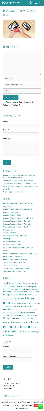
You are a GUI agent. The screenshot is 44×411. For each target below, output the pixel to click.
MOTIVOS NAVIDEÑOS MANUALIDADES (22, 306)
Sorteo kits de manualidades (14, 262)
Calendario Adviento (15, 287)
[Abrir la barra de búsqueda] (30, 3)
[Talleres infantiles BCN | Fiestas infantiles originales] (11, 3)
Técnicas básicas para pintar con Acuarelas (19, 184)
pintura (35, 310)
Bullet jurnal (7, 206)
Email (6, 130)
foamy (6, 294)
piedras (31, 310)
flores (37, 292)
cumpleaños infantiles (15, 292)
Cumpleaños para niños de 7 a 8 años (17, 224)
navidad (8, 309)
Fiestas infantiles (9, 233)
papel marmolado (18, 310)
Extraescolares (8, 230)
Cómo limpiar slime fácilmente (14, 192)
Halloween (25, 294)
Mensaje (6, 139)
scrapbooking (20, 318)
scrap (36, 315)
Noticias (6, 250)
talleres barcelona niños (15, 322)
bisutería (5, 287)
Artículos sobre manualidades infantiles (18, 203)
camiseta (24, 287)
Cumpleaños (24, 289)
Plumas (5, 313)
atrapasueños (31, 283)
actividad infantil (13, 283)
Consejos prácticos (10, 212)
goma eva (15, 294)
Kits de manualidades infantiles (15, 236)
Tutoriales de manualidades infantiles (17, 268)
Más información (22, 408)
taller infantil (12, 331)
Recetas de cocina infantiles (13, 256)
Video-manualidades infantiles (14, 271)
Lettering (6, 239)
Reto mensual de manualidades (15, 259)
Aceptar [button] (37, 405)
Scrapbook (9, 318)
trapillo (37, 332)
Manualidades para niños (12, 245)
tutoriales (8, 335)
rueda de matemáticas (26, 315)
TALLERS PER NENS (28, 332)
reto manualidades (27, 313)
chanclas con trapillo (11, 289)
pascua (25, 310)
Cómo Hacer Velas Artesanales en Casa (18, 181)
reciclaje (17, 313)
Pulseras (11, 313)
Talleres (29, 318)
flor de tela (32, 292)
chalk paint (32, 287)
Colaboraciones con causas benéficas (17, 209)
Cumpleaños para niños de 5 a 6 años (17, 221)
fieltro (26, 292)
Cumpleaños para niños (12, 215)
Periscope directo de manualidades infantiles (20, 253)
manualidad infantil (17, 303)
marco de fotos (29, 303)
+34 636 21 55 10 (14, 396)
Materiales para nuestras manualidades (18, 248)
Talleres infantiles (10, 265)
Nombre (6, 121)
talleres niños (26, 327)
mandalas (11, 299)
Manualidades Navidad (11, 242)
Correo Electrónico (11, 356)
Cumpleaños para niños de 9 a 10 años (17, 227)
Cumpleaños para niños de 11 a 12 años (18, 218)
